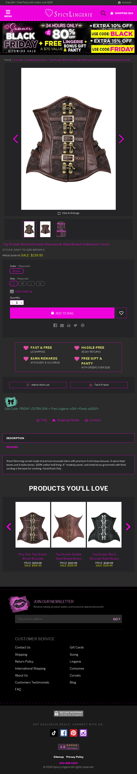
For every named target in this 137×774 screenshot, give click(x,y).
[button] (8, 13)
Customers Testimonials (32, 682)
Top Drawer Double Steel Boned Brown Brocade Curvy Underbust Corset (68, 556)
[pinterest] (73, 733)
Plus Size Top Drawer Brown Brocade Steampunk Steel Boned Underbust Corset (33, 556)
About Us (21, 675)
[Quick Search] (103, 13)
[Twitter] (75, 325)
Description (15, 438)
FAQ (43, 420)
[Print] (69, 325)
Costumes (77, 668)
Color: (20, 266)
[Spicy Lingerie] (68, 13)
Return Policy (24, 661)
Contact (95, 420)
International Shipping (30, 668)
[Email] (62, 325)
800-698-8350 (68, 763)
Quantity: (15, 297)
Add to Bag (64, 313)
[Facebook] (55, 325)
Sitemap (59, 756)
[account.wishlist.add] (121, 313)
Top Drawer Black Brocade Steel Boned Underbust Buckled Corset (104, 556)
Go (115, 619)
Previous (8, 526)
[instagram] (83, 733)
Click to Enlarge (70, 213)
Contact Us (23, 647)
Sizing (74, 654)
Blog (73, 682)
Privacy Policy (74, 756)
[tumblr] (54, 733)
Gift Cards (77, 647)
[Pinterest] (83, 325)
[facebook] (63, 733)
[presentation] (16, 139)
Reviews (12, 447)
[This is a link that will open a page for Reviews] (68, 747)
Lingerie (75, 661)
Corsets (75, 675)
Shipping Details (68, 420)
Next (128, 526)
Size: (19, 278)
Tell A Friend (101, 384)
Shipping (21, 654)
